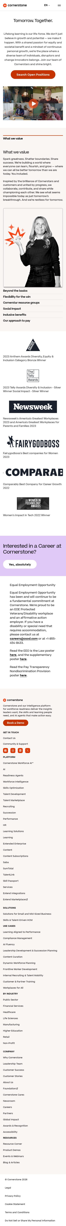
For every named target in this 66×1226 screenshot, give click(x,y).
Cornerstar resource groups (21, 303)
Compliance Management (17, 938)
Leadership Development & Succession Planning (30, 950)
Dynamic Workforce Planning (19, 963)
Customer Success (13, 1070)
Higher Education (13, 1030)
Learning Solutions (13, 831)
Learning (8, 837)
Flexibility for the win (16, 297)
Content (7, 850)
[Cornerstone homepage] (33, 700)
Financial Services (13, 1006)
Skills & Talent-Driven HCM (18, 920)
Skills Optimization (13, 788)
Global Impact (11, 1119)
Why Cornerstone (12, 1057)
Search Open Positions (33, 75)
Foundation (9, 1088)
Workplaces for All (13, 988)
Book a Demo (15, 723)
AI (4, 769)
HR (4, 825)
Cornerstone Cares (13, 1094)
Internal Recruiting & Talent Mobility (23, 975)
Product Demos (12, 1150)
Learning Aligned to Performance (21, 932)
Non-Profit (9, 1043)
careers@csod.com (24, 639)
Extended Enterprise (14, 843)
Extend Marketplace (14, 899)
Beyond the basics (15, 291)
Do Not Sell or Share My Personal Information (30, 1220)
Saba (6, 862)
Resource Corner (12, 1144)
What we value (13, 139)
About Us (8, 1082)
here (13, 655)
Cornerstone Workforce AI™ (18, 763)
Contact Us (9, 738)
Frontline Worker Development (20, 969)
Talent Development (14, 794)
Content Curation (12, 957)
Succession (9, 812)
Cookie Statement (15, 1204)
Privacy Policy (13, 1196)
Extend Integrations (14, 893)
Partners (8, 1113)
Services (8, 887)
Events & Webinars (13, 1156)
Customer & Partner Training (19, 981)
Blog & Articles (11, 1162)
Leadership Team (12, 1063)
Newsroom (9, 1101)
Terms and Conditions (17, 1212)
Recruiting (9, 806)
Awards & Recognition (15, 1125)
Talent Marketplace (14, 800)
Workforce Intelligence (15, 781)
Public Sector (10, 999)
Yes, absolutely (20, 565)
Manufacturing (11, 1024)
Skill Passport (10, 881)
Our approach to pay (16, 321)
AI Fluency (9, 944)
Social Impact (12, 309)
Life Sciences (10, 1018)
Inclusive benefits (14, 315)
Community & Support (15, 744)
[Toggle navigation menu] (58, 5)
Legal (8, 1187)
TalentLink (8, 874)
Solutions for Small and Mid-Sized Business (27, 914)
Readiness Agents (13, 775)
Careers (7, 1107)
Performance (10, 819)
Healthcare (9, 1012)
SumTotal (8, 868)
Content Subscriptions (15, 856)
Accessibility (10, 1132)
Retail (6, 1037)
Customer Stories (13, 1076)
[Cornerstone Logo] (15, 5)
